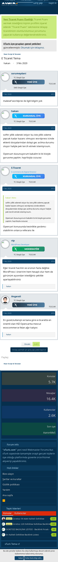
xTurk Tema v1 (12, 543)
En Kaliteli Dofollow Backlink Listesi (22, 534)
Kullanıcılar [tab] (20, 513)
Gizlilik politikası (11, 484)
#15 (52, 313)
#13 (52, 188)
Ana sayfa (8, 495)
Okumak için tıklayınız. (32, 47)
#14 (52, 261)
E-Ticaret (16, 167)
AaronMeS (49, 432)
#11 (52, 94)
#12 (52, 128)
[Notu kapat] (53, 43)
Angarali (16, 296)
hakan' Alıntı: (10, 197)
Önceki (27, 344)
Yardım (6, 489)
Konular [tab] (7, 513)
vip (13, 240)
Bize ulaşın (8, 473)
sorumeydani (19, 73)
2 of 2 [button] (36, 344)
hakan (7, 63)
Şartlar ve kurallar (12, 479)
